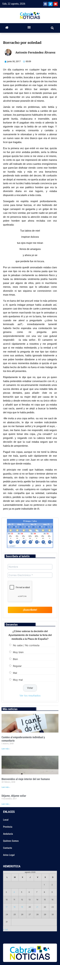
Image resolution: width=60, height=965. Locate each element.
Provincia (7, 826)
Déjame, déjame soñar (14, 795)
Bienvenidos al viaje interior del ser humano (26, 779)
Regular (17, 665)
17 (7, 907)
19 (22, 907)
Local (5, 819)
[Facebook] (45, 4)
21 (37, 907)
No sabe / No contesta (26, 645)
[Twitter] (50, 4)
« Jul (5, 929)
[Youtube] (55, 4)
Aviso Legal (9, 855)
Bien (15, 658)
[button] (29, 27)
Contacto (7, 847)
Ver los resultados (30, 695)
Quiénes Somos (11, 840)
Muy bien (18, 652)
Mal (15, 672)
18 (14, 907)
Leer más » (6, 749)
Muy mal (18, 679)
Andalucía (8, 833)
